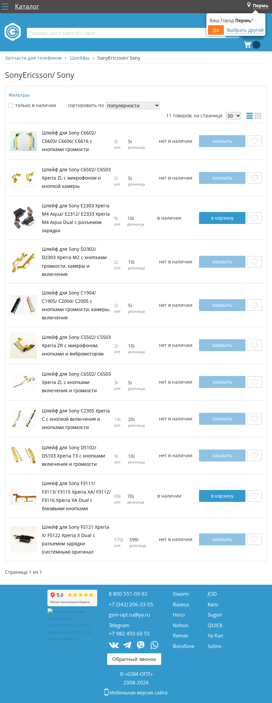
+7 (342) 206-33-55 (131, 604)
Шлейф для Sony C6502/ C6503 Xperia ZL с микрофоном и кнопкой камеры (76, 177)
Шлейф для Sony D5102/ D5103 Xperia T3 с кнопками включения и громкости (73, 455)
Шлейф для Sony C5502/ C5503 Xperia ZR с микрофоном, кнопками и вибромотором (76, 345)
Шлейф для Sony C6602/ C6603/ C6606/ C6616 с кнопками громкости (69, 141)
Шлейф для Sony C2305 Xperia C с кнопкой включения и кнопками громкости (76, 418)
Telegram (119, 625)
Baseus (181, 604)
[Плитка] (259, 115)
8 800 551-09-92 (128, 593)
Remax (180, 635)
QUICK (215, 625)
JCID (212, 593)
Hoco (179, 614)
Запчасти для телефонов (33, 58)
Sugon (215, 614)
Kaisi (213, 604)
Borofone (183, 646)
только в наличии (35, 105)
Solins (214, 646)
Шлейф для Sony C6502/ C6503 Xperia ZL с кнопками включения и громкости (76, 382)
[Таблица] (250, 115)
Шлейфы (80, 58)
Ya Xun (215, 635)
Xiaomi (181, 593)
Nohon (180, 625)
